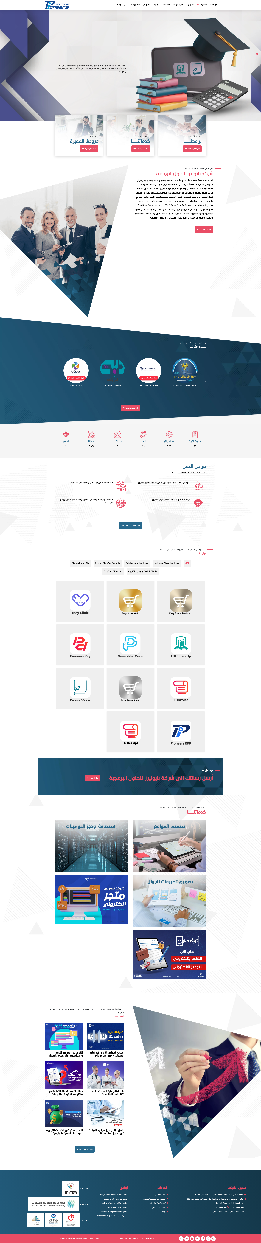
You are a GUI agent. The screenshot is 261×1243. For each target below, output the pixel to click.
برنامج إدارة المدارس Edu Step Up (115, 1207)
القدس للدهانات (76, 385)
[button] (257, 57)
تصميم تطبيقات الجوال (158, 1203)
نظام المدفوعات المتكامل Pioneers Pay (112, 1215)
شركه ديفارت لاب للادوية (149, 385)
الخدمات (203, 4)
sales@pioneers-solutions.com (229, 1203)
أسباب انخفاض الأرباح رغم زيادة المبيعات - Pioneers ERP (106, 1054)
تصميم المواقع (160, 1194)
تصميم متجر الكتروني (159, 1207)
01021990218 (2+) (220, 1211)
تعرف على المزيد (90, 148)
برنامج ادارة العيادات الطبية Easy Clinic (113, 1203)
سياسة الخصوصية (150, 1239)
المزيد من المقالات (86, 1149)
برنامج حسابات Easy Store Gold (115, 1199)
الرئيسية (213, 5)
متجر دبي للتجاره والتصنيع (112, 385)
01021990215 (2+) (220, 1207)
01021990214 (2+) (237, 1207)
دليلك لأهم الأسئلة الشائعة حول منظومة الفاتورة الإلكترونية (65, 1093)
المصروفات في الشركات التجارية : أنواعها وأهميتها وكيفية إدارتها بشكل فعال (64, 1132)
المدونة (166, 5)
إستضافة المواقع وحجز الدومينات (154, 1199)
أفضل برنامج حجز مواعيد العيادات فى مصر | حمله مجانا (106, 1132)
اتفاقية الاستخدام (125, 1239)
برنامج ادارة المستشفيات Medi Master (113, 1211)
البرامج (191, 4)
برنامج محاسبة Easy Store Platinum (113, 1194)
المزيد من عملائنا (132, 408)
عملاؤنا (156, 5)
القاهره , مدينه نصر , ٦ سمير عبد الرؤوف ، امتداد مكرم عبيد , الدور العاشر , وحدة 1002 (215, 1199)
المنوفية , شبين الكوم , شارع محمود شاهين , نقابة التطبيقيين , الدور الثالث (218, 1194)
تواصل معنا (135, 5)
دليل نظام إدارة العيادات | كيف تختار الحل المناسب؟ (107, 1093)
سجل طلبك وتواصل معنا (130, 525)
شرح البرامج (178, 5)
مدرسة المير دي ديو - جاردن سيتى (185, 385)
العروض (146, 5)
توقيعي (163, 1211)
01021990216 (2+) (237, 1211)
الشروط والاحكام (138, 1239)
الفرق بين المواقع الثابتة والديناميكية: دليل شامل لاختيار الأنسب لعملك (66, 1054)
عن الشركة (122, 4)
